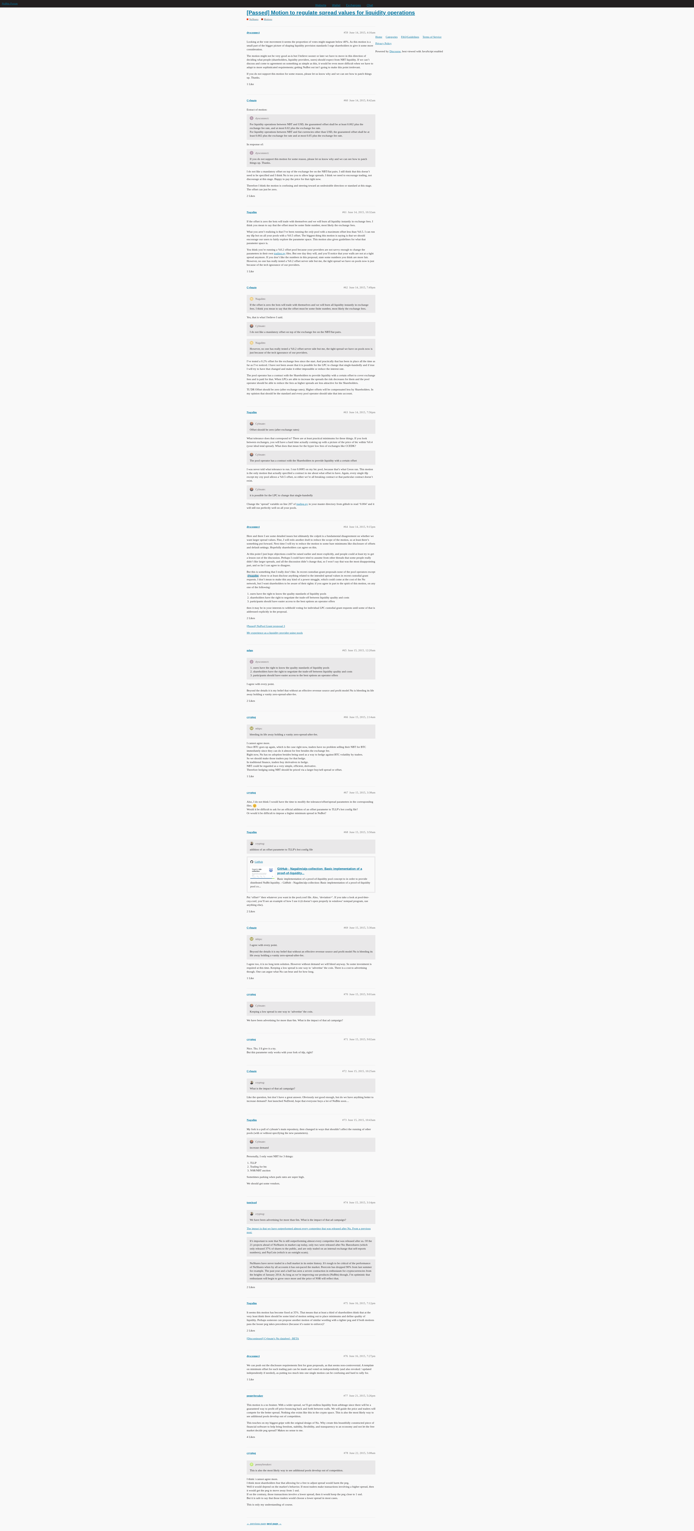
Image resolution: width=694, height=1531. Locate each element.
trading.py (280, 253)
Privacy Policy (383, 43)
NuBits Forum (10, 3)
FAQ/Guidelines (410, 36)
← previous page (256, 1523)
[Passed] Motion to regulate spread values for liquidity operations (331, 13)
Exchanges (353, 5)
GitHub (259, 861)
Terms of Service (432, 36)
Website (320, 5)
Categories (392, 36)
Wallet (336, 5)
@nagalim (253, 575)
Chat (370, 5)
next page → (274, 1523)
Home (378, 36)
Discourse (395, 51)
